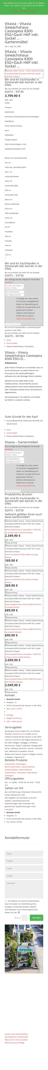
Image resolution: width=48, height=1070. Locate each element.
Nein (16, 11)
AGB (8, 721)
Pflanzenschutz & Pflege (14, 1043)
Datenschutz (17, 721)
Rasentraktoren (25, 770)
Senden (36, 917)
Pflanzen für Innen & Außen (16, 1040)
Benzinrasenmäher (13, 767)
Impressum (26, 1052)
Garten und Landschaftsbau (16, 1034)
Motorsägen (21, 764)
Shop (9, 340)
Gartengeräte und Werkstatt (16, 1037)
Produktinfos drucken (18, 494)
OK (12, 11)
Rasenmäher (10, 764)
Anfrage (10, 715)
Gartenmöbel (12, 343)
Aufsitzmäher (10, 772)
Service (23, 734)
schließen (9, 282)
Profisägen (9, 775)
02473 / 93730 (16, 709)
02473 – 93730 (14, 91)
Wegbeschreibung (14, 718)
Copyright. (9, 809)
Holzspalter (21, 772)
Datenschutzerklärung (25, 319)
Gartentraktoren (28, 767)
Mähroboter (32, 772)
